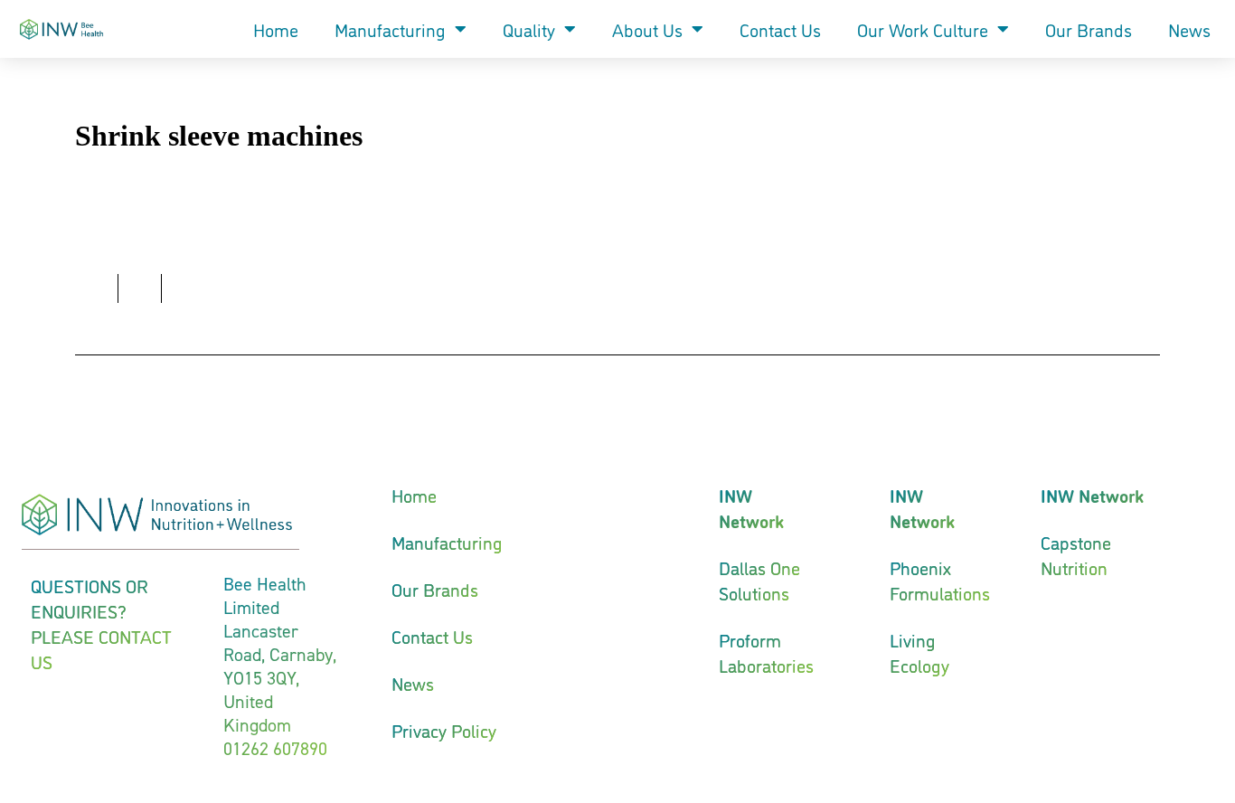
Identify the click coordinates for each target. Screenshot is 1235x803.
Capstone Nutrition (1076, 554)
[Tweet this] (140, 288)
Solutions (754, 592)
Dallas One (759, 567)
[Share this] (96, 288)
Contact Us (780, 29)
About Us (647, 29)
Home (275, 29)
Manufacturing (390, 29)
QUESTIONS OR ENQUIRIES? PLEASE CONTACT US (101, 623)
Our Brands (1088, 29)
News (1189, 29)
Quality (529, 29)
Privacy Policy (443, 729)
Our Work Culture (922, 29)
